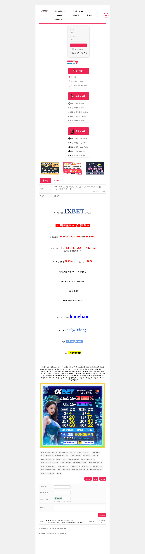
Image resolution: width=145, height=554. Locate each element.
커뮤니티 (75, 15)
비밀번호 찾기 (75, 53)
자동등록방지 (44, 499)
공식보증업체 (60, 11)
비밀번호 (73, 36)
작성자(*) (43, 487)
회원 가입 (84, 53)
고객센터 (58, 19)
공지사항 (79, 71)
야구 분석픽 (80, 96)
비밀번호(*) (44, 492)
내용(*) (42, 507)
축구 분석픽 (80, 131)
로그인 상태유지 (80, 49)
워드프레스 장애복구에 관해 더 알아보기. (52, 533)
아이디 (72, 29)
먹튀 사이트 (78, 11)
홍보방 (89, 15)
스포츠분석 (59, 15)
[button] (56, 196)
